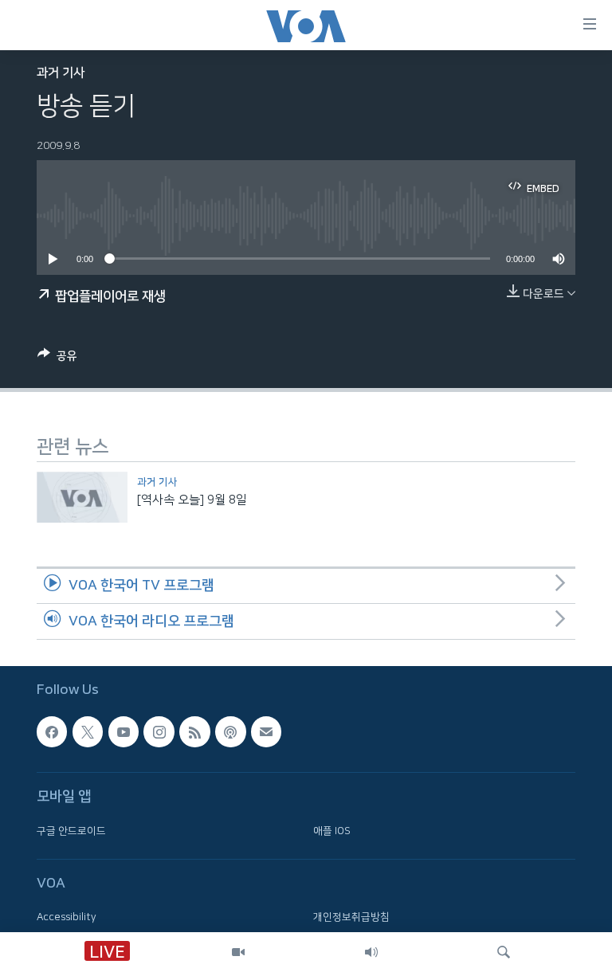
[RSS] (194, 731)
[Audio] (371, 952)
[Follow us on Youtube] (123, 731)
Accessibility (66, 917)
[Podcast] (230, 731)
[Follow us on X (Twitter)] (88, 731)
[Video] (238, 952)
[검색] (504, 952)
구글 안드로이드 (71, 830)
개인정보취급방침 (351, 917)
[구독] (266, 731)
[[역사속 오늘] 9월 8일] (82, 497)
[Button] (57, 358)
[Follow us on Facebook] (52, 731)
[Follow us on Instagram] (158, 731)
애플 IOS (332, 830)
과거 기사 (60, 73)
